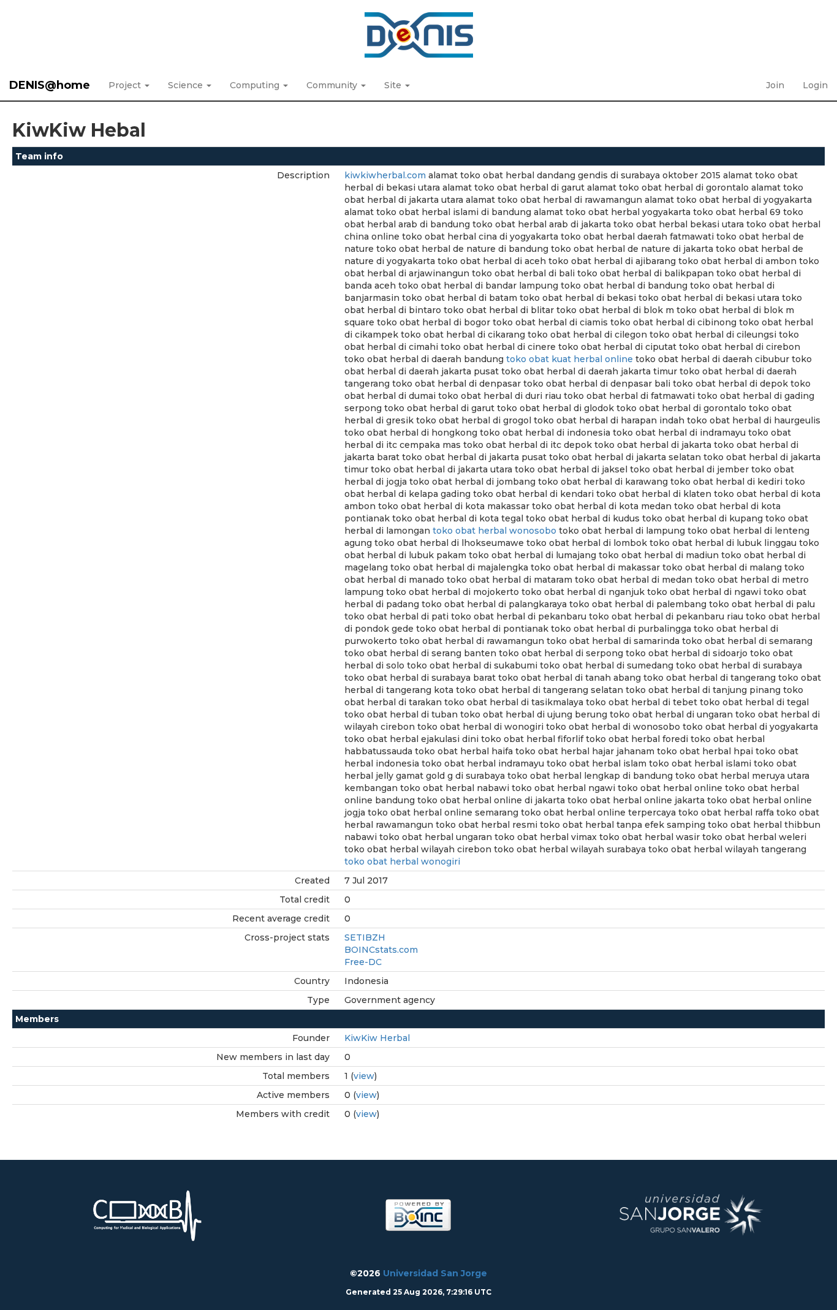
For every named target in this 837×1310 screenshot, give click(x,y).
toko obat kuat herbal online (569, 359)
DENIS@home (49, 85)
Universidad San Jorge (435, 1273)
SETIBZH (364, 937)
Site (394, 85)
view (364, 1075)
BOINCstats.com (381, 949)
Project (125, 85)
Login (815, 85)
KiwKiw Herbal (377, 1037)
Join (775, 85)
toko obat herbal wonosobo (494, 530)
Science (186, 85)
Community (333, 85)
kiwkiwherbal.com (385, 175)
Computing (256, 85)
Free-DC (363, 961)
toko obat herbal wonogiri (402, 861)
